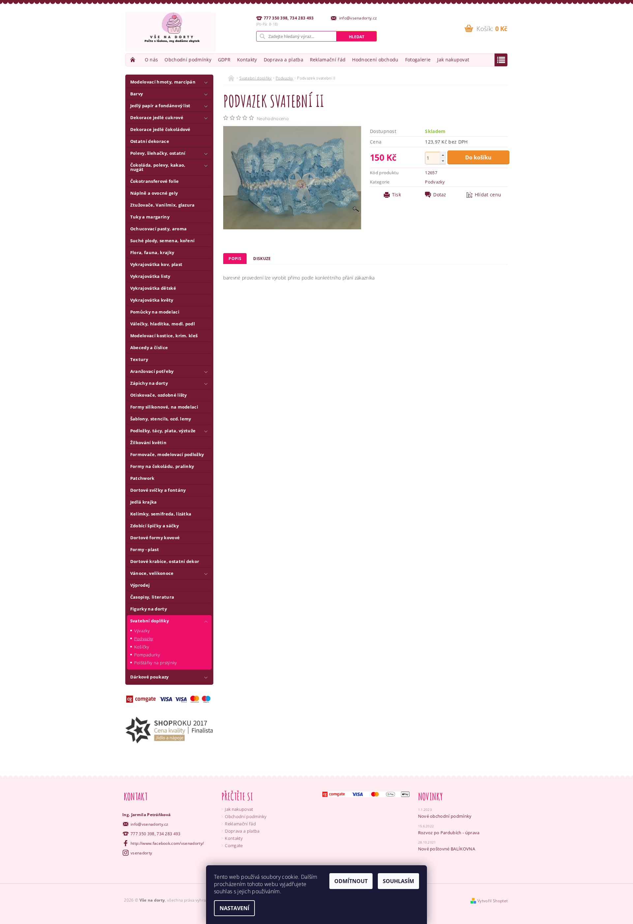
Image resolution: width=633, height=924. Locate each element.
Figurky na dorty (148, 609)
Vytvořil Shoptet (492, 901)
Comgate (234, 845)
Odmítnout (351, 881)
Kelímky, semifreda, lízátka (161, 514)
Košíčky (141, 647)
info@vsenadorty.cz (149, 824)
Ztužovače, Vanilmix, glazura (162, 205)
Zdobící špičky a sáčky (154, 526)
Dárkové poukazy (149, 677)
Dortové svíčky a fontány (158, 490)
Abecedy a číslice (149, 347)
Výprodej (140, 585)
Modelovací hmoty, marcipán (163, 82)
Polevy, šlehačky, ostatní (158, 153)
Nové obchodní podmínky (445, 816)
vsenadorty (141, 853)
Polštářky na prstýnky (155, 663)
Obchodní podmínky (188, 59)
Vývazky (142, 631)
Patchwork (142, 478)
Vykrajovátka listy (150, 276)
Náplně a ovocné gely (154, 193)
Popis (234, 258)
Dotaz (439, 195)
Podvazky (143, 639)
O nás (151, 59)
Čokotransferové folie (154, 181)
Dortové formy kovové (155, 538)
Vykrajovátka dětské (153, 288)
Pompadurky (147, 655)
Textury (139, 359)
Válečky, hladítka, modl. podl (162, 324)
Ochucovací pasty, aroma (158, 229)
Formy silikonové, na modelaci (164, 407)
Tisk (396, 195)
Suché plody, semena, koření (162, 241)
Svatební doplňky (149, 621)
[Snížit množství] (443, 161)
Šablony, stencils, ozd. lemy (160, 419)
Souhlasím (398, 881)
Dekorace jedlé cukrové (156, 117)
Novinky (430, 796)
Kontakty (247, 59)
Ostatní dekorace (149, 141)
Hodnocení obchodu (375, 59)
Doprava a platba (283, 59)
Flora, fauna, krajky (152, 252)
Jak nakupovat (453, 59)
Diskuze (262, 258)
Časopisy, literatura (152, 597)
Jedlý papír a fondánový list (160, 106)
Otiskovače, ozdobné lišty (158, 395)
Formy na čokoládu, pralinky (162, 466)
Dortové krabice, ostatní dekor (164, 561)
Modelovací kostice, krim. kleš (164, 336)
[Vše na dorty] (170, 32)
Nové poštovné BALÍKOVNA (446, 849)
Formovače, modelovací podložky (167, 454)
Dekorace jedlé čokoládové (160, 129)
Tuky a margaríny (149, 217)
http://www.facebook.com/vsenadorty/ (167, 843)
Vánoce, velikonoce (152, 573)
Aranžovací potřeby (152, 371)
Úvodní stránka (133, 59)
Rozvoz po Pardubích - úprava (449, 833)
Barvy (136, 94)
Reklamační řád (328, 59)
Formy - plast (144, 549)
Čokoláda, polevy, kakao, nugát (158, 167)
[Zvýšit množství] (443, 155)
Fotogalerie (418, 59)
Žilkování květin (148, 443)
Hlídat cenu (488, 195)
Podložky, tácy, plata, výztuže (163, 431)
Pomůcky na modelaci (154, 312)
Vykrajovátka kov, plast (156, 264)
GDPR (224, 59)
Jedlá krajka (143, 502)
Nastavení (234, 908)
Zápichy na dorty (149, 383)
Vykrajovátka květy (151, 300)
